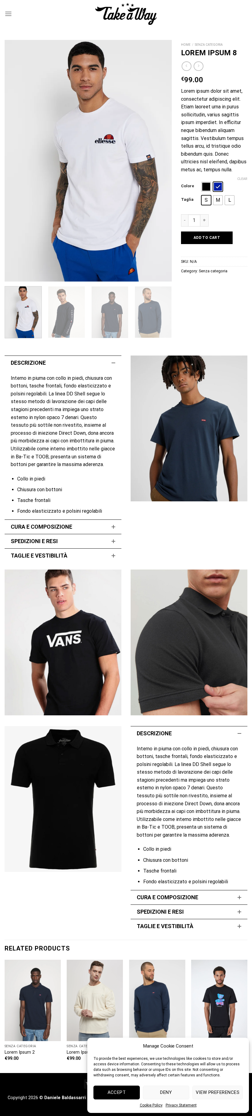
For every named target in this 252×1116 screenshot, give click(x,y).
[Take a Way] (126, 14)
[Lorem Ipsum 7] (219, 1000)
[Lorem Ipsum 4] (157, 1000)
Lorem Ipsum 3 (82, 1052)
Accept (117, 1092)
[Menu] (8, 13)
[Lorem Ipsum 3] (95, 1000)
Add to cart (207, 237)
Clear (242, 179)
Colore (187, 186)
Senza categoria (209, 44)
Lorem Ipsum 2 (20, 1052)
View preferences (217, 1092)
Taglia (187, 199)
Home (186, 44)
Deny (166, 1092)
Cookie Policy (151, 1105)
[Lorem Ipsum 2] (33, 1000)
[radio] (206, 186)
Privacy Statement (181, 1105)
